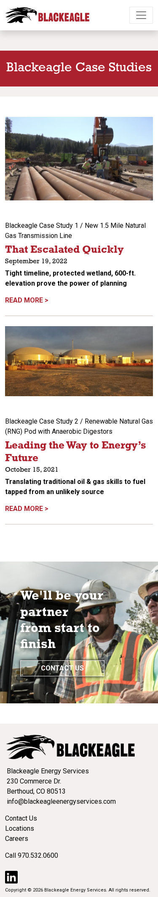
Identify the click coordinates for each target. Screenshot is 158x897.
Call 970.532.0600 (31, 855)
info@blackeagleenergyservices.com (61, 801)
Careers (16, 839)
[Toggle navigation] (141, 15)
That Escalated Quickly (64, 250)
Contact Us (21, 818)
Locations (19, 828)
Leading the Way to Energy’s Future (75, 452)
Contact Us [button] (62, 668)
